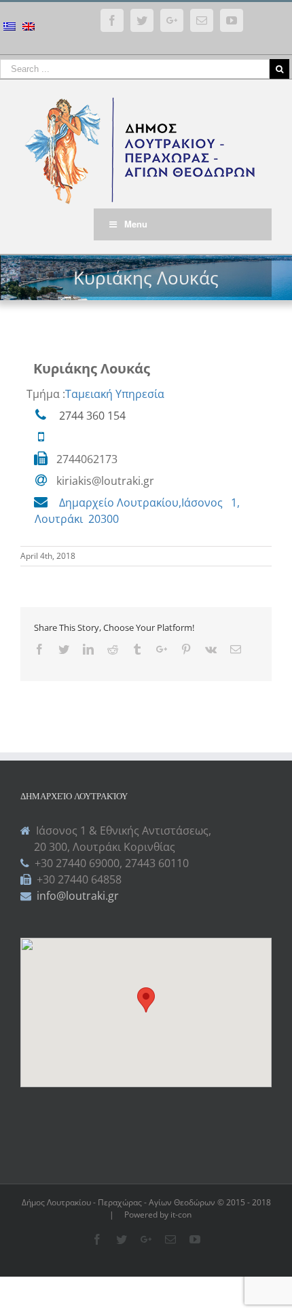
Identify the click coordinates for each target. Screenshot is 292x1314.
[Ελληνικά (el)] (9, 28)
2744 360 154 (92, 415)
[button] (146, 1000)
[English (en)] (28, 28)
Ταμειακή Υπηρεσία (114, 393)
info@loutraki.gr (76, 895)
